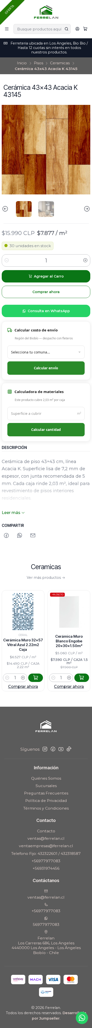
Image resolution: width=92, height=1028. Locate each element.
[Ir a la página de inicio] (46, 11)
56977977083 (46, 924)
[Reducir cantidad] (6, 260)
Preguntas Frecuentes (46, 793)
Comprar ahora (58, 686)
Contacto (46, 831)
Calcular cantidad (46, 429)
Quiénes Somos (46, 778)
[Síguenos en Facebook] (53, 749)
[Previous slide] (5, 209)
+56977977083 (46, 861)
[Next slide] (86, 209)
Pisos (38, 63)
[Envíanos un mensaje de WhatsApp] (82, 1018)
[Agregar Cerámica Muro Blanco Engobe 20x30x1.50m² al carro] (71, 678)
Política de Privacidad (46, 800)
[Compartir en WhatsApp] (19, 535)
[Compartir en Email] (33, 535)
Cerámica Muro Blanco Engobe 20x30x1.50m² (58, 641)
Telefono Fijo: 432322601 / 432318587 (46, 853)
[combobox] (41, 29)
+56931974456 (46, 868)
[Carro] (85, 29)
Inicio (22, 63)
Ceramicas (60, 63)
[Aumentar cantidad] (85, 260)
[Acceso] (77, 29)
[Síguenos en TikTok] (69, 749)
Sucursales (46, 785)
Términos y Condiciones (46, 808)
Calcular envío (46, 368)
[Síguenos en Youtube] (61, 749)
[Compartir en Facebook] (6, 535)
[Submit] (66, 29)
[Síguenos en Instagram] (45, 749)
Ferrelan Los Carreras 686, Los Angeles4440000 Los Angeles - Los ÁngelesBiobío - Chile (46, 945)
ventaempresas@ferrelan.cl (46, 845)
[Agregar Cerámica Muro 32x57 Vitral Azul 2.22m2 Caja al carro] (25, 678)
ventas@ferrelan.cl (46, 838)
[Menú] (6, 29)
